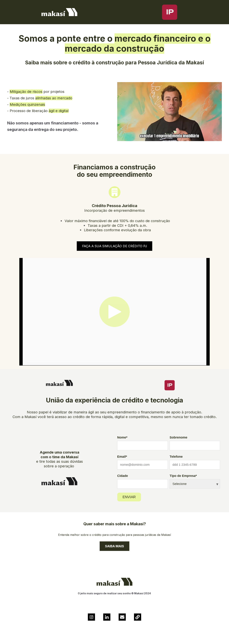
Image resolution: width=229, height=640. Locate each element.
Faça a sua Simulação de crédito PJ (114, 246)
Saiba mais (114, 546)
